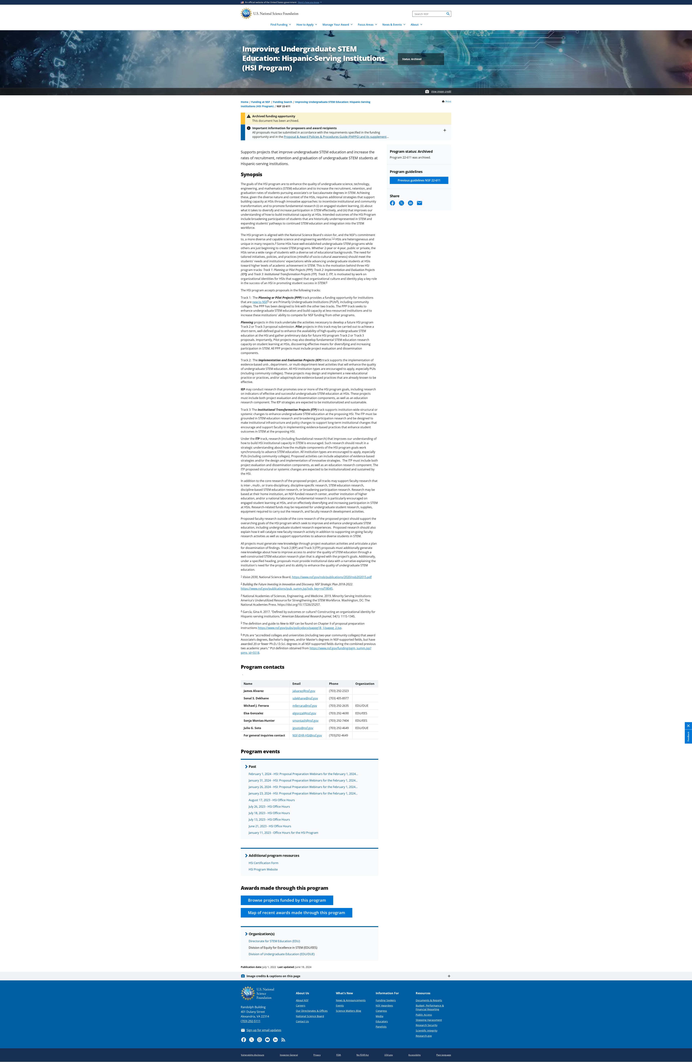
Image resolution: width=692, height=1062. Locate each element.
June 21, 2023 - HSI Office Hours (270, 826)
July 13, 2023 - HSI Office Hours (269, 819)
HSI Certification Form (263, 863)
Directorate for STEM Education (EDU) (274, 941)
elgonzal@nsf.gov (304, 713)
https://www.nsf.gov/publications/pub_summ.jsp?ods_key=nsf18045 (287, 589)
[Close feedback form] (688, 725)
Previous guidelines (419, 180)
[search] (448, 14)
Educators (382, 1021)
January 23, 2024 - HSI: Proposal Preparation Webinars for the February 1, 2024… (303, 793)
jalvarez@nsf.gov (303, 691)
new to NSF (259, 302)
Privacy (317, 1054)
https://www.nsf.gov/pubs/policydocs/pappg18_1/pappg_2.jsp (299, 628)
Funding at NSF (260, 102)
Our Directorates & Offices (312, 1010)
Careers (300, 1005)
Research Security (426, 1025)
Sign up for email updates (264, 1030)
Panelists (381, 1026)
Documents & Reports (429, 1000)
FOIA (338, 1054)
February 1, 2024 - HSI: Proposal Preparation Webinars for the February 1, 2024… (303, 774)
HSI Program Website (263, 869)
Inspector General (289, 1054)
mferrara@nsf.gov (304, 706)
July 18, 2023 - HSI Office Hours (269, 813)
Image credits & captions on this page (273, 976)
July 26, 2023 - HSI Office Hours (269, 807)
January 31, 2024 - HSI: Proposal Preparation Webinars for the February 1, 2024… (303, 780)
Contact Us (302, 1021)
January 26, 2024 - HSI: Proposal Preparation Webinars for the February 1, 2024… (303, 787)
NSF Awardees (384, 1005)
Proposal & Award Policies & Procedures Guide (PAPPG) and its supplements (336, 137)
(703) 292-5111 (250, 1021)
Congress (381, 1010)
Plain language (443, 1054)
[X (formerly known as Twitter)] (251, 1040)
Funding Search (282, 102)
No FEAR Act (362, 1054)
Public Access (424, 1014)
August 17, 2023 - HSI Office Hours (272, 800)
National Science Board (310, 1016)
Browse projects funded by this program (287, 900)
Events (340, 1005)
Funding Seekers (386, 1000)
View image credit (441, 91)
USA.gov (388, 1054)
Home (244, 102)
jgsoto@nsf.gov (302, 728)
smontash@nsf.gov (305, 721)
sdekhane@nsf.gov (305, 698)
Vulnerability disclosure (252, 1054)
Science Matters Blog (348, 1010)
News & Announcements (351, 1000)
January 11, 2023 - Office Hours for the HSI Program (283, 833)
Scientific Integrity (426, 1030)
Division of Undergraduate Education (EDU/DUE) (282, 954)
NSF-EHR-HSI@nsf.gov (307, 735)
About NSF (302, 1000)
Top (684, 953)
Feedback (688, 736)
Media (379, 1016)
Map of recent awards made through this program (296, 912)
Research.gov (424, 1035)
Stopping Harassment (429, 1020)
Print (448, 101)
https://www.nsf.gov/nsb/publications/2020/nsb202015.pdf (332, 577)
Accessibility (414, 1054)
